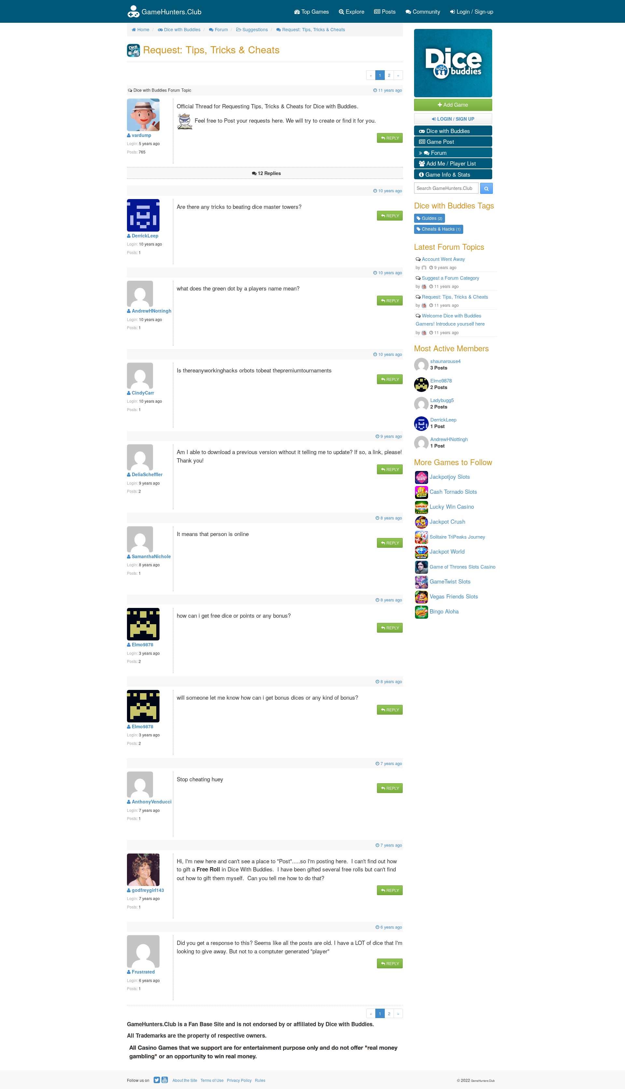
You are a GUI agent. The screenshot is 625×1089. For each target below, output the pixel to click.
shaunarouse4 (445, 360)
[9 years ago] (128, 436)
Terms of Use (212, 1080)
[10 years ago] (128, 190)
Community (425, 11)
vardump (141, 135)
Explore (354, 11)
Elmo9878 (142, 644)
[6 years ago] (128, 926)
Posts (388, 11)
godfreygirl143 (147, 890)
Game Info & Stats (447, 174)
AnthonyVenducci (151, 801)
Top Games (314, 11)
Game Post (439, 141)
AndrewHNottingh (151, 310)
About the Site (185, 1080)
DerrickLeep (145, 235)
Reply (392, 138)
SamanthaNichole (151, 556)
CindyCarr (142, 392)
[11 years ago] (191, 90)
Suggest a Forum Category (450, 277)
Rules (260, 1080)
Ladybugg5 (442, 400)
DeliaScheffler (146, 474)
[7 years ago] (128, 763)
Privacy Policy (239, 1080)
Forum (438, 152)
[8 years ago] (128, 517)
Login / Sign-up (474, 11)
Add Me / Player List (450, 163)
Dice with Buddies (447, 131)
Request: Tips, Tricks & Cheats (455, 296)
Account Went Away (443, 258)
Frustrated (143, 971)
